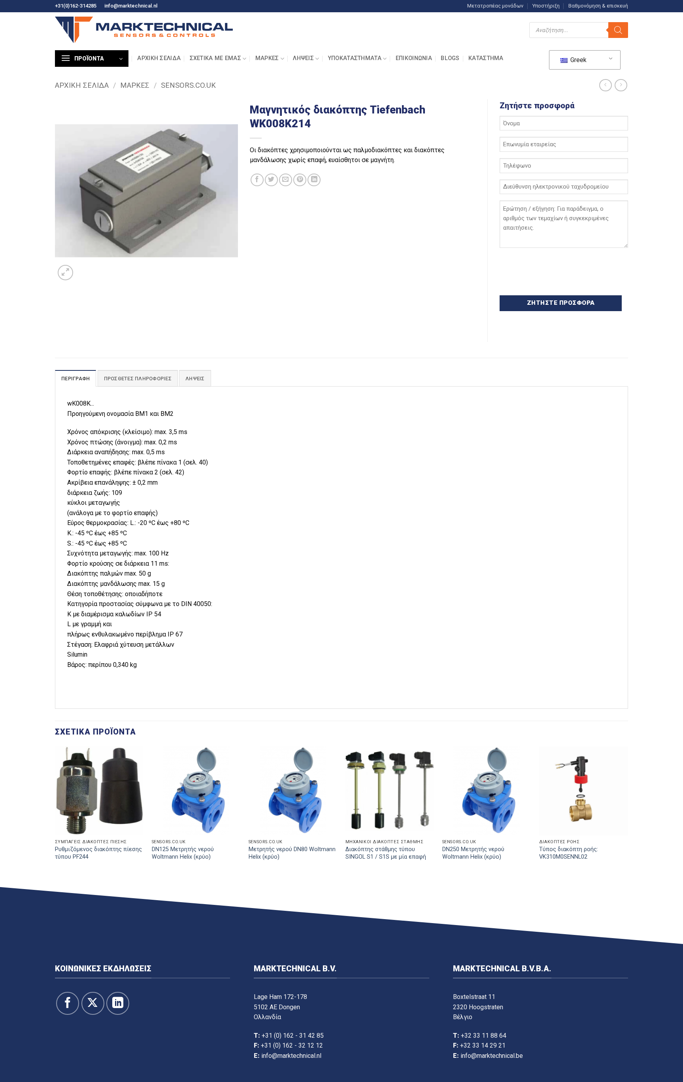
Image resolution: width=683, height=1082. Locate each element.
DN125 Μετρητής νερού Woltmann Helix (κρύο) (183, 853)
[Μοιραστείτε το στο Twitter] (271, 180)
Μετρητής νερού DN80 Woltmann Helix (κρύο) (292, 853)
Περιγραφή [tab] (75, 378)
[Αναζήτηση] (618, 30)
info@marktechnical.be (491, 1055)
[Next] (628, 815)
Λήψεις (303, 58)
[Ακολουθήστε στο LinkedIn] (117, 1003)
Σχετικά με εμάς (215, 58)
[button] (91, 58)
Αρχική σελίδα (159, 58)
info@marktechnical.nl (130, 6)
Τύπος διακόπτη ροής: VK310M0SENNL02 (568, 853)
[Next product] (605, 85)
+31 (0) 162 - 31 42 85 (293, 1035)
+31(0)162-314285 (75, 6)
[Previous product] (621, 85)
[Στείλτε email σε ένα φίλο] (285, 180)
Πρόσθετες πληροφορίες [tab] (138, 378)
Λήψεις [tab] (195, 378)
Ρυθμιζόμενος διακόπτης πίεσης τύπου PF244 (98, 853)
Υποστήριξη (546, 6)
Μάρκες (267, 58)
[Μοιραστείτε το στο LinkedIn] (314, 180)
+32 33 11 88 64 (483, 1035)
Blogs (450, 58)
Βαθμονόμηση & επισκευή (598, 6)
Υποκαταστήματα (354, 58)
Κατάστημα (486, 58)
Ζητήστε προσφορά (560, 302)
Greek (578, 60)
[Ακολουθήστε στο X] (92, 1003)
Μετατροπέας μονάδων (495, 6)
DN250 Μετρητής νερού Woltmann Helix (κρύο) (473, 853)
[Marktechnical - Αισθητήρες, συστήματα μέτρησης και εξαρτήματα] (144, 30)
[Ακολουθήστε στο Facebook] (67, 1003)
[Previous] (55, 815)
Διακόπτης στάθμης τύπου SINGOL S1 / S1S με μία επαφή (385, 853)
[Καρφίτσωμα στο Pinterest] (299, 180)
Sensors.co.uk (188, 85)
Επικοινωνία (414, 58)
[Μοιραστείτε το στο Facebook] (257, 180)
